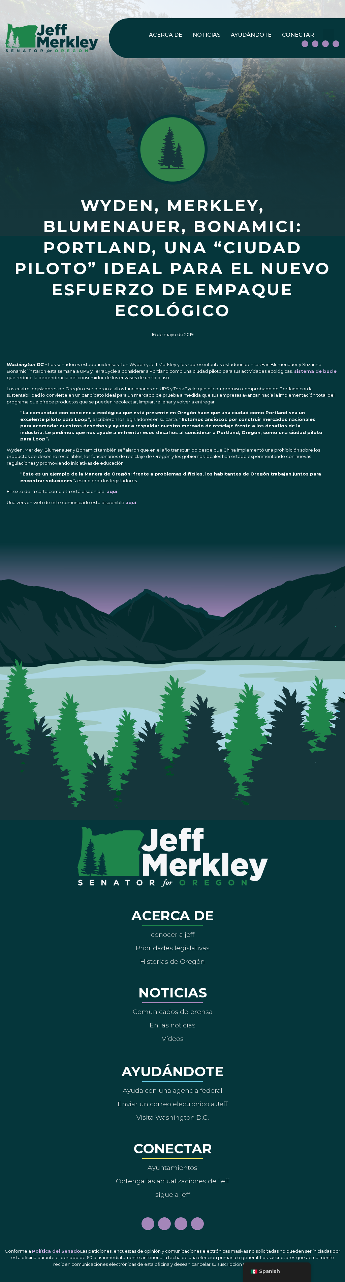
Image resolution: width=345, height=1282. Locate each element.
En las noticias (172, 1025)
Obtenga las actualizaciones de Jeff (172, 1181)
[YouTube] (325, 43)
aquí (111, 491)
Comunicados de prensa (173, 1011)
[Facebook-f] (305, 43)
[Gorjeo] (336, 43)
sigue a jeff (172, 1194)
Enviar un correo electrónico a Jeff (172, 1103)
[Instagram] (315, 43)
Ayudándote (251, 35)
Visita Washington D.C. (172, 1117)
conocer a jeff (172, 934)
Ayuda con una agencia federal (172, 1090)
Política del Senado (56, 1251)
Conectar (298, 35)
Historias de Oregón (172, 961)
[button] (328, 34)
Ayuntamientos (172, 1167)
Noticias (206, 35)
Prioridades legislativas (173, 948)
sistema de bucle (315, 371)
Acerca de (165, 35)
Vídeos (173, 1038)
